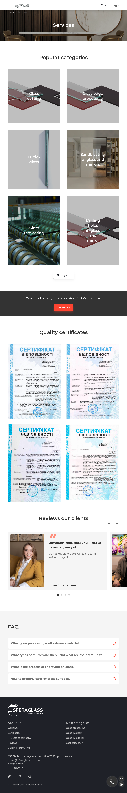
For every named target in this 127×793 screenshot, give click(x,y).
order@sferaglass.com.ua (24, 760)
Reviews (12, 742)
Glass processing (75, 728)
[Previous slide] (109, 523)
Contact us (63, 307)
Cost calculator (74, 742)
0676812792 (15, 768)
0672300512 (15, 764)
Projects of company (19, 738)
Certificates (14, 733)
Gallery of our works (19, 747)
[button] (58, 595)
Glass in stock (74, 733)
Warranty (13, 728)
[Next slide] (117, 523)
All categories (63, 275)
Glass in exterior (75, 738)
